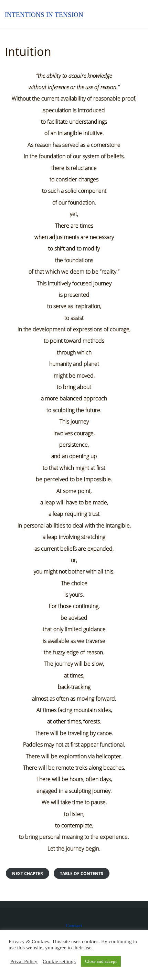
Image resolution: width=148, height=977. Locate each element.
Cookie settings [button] (59, 961)
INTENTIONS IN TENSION (44, 14)
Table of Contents (81, 873)
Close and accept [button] (101, 961)
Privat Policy (24, 961)
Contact (74, 925)
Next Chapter (27, 873)
